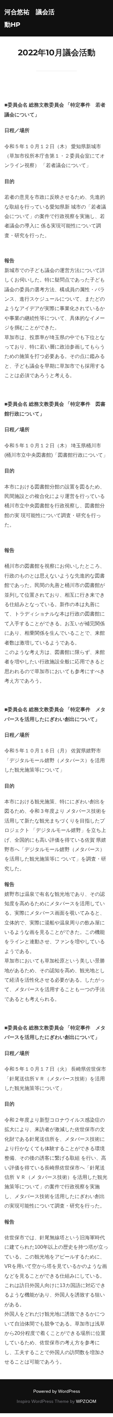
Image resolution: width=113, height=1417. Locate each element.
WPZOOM (86, 1401)
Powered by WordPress (56, 1391)
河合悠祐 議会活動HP (29, 18)
